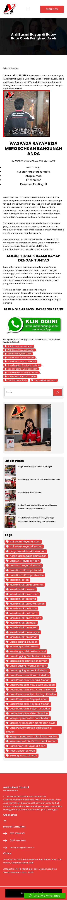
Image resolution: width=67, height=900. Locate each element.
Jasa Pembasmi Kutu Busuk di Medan (32, 685)
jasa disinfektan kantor (24, 613)
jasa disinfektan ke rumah (25, 618)
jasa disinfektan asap (22, 589)
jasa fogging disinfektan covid (28, 651)
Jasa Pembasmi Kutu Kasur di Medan (32, 689)
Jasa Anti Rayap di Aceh (24, 339)
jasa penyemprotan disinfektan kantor (33, 736)
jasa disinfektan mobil (23, 622)
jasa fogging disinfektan (24, 646)
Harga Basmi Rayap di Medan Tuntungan (35, 466)
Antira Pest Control (38, 75)
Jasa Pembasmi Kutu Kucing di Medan (33, 694)
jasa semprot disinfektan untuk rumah (33, 741)
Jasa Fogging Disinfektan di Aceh (24, 365)
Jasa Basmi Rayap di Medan (22, 361)
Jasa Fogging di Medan (24, 642)
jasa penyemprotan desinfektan (29, 718)
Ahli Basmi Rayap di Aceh (20, 346)
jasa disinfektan (19, 580)
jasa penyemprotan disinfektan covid (32, 723)
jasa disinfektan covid (23, 599)
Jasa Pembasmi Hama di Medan (29, 675)
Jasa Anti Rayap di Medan (25, 565)
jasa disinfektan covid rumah (27, 603)
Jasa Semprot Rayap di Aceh (22, 376)
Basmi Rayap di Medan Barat (30, 492)
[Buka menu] (28, 9)
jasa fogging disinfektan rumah (28, 661)
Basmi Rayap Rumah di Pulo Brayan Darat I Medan (39, 479)
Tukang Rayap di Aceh (45, 380)
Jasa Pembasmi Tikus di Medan (29, 713)
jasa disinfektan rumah (23, 637)
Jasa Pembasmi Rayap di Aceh (47, 339)
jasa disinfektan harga (23, 608)
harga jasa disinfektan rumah (27, 551)
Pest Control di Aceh (11, 342)
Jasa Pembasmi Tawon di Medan (30, 708)
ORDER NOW (52, 9)
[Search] (57, 392)
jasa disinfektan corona (24, 594)
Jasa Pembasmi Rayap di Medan (29, 704)
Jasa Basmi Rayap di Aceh (21, 357)
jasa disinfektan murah (23, 627)
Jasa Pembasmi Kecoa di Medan (29, 680)
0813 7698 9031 (17, 833)
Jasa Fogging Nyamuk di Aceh (22, 369)
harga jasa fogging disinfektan (28, 556)
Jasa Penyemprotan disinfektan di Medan (29, 730)
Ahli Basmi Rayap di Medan (21, 350)
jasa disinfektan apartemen (26, 584)
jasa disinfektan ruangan (25, 632)
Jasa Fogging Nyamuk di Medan (29, 670)
